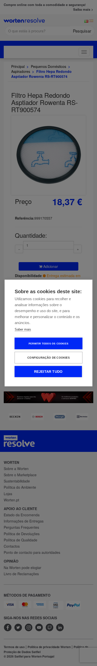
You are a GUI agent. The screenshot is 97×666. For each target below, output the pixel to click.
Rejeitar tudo (48, 372)
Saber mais (23, 329)
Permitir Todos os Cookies (48, 343)
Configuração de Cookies (48, 357)
